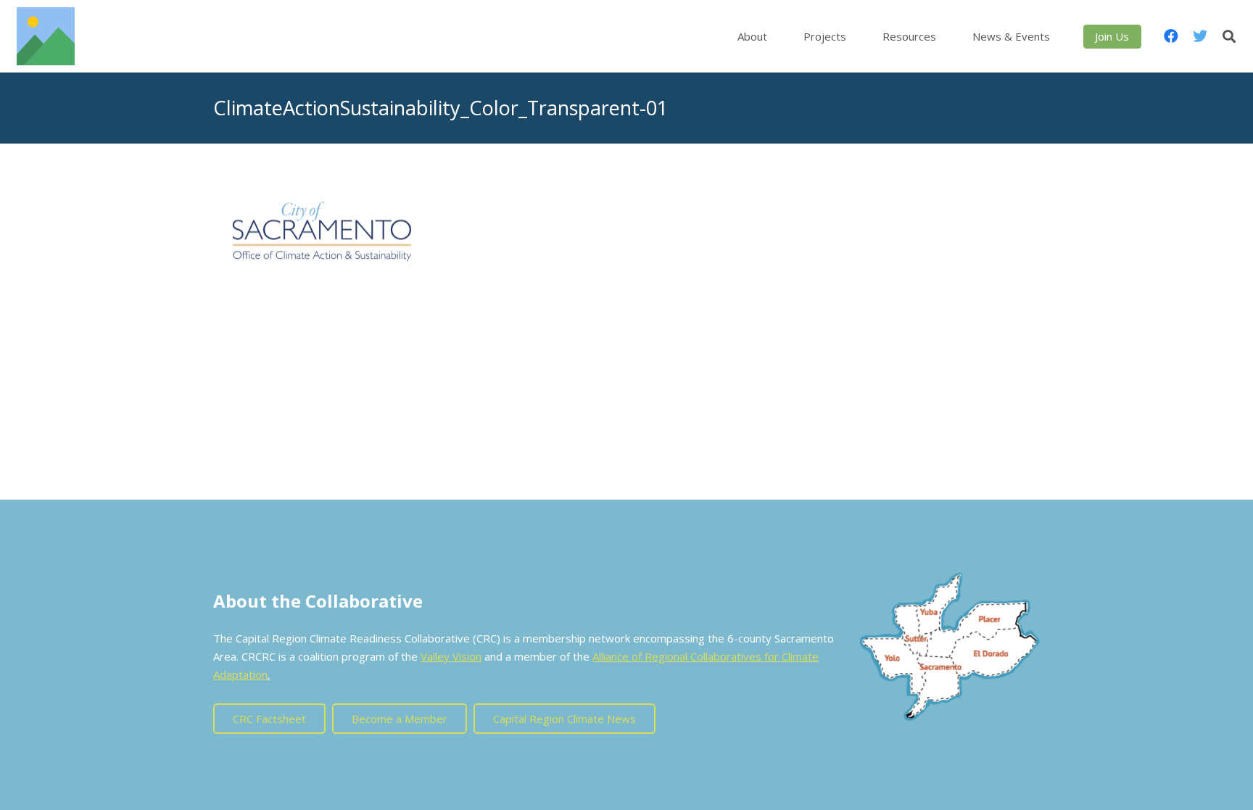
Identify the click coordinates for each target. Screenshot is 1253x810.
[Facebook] (1171, 36)
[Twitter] (1200, 36)
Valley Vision (451, 656)
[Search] (1229, 36)
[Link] (46, 36)
